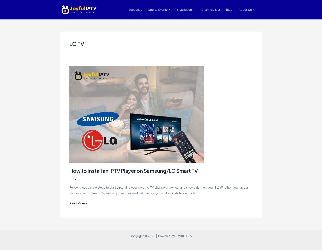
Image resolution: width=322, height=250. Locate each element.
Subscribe (135, 9)
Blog (229, 9)
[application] (169, 10)
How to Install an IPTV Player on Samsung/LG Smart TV (133, 171)
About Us (245, 9)
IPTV (72, 179)
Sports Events (158, 9)
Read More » (78, 203)
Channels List (210, 9)
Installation (184, 9)
